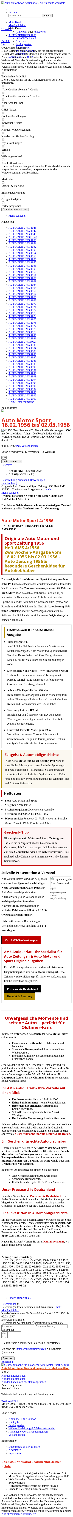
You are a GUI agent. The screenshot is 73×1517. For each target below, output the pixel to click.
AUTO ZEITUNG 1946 (22, 227)
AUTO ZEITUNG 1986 (22, 354)
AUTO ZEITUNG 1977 (22, 325)
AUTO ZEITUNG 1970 (22, 303)
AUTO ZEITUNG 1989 (22, 363)
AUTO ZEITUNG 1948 (22, 233)
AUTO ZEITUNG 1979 (22, 332)
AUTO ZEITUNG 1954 (22, 252)
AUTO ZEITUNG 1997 (22, 389)
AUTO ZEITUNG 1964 (22, 284)
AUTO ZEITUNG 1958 (22, 265)
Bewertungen (38, 479)
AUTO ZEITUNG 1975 (22, 319)
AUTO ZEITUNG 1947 (22, 230)
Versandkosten (17, 1434)
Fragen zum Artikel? (20, 1297)
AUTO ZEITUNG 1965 (22, 287)
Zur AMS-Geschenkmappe (21, 940)
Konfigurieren (28, 1513)
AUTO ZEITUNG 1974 (22, 316)
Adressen (21, 41)
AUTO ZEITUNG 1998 (22, 392)
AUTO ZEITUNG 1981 (22, 338)
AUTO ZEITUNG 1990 (22, 366)
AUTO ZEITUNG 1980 (22, 335)
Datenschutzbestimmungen (31, 1348)
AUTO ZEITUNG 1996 (22, 385)
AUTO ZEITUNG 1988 (22, 360)
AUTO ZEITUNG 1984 (22, 347)
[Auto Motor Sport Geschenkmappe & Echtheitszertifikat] (35, 1364)
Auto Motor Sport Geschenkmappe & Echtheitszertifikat (35, 1368)
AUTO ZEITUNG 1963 (22, 281)
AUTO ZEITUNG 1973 (22, 313)
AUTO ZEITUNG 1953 (22, 249)
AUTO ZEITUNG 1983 (22, 344)
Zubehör (23, 479)
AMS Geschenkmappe (21, 401)
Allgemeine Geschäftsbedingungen (28, 1431)
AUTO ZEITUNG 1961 (22, 275)
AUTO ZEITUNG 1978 (22, 328)
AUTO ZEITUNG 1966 (22, 290)
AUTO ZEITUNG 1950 (22, 240)
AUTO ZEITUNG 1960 (22, 271)
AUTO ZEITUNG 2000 (22, 398)
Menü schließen (17, 25)
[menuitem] (40, 9)
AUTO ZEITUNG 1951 (22, 243)
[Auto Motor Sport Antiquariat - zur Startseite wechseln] (33, 2)
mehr (48, 489)
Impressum (15, 1453)
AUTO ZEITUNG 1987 (22, 357)
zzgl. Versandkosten (26, 445)
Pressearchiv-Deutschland (22, 989)
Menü (12, 8)
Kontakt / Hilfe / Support (22, 1418)
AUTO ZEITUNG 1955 (22, 256)
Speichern (8, 1358)
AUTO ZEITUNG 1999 (22, 395)
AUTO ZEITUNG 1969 (22, 300)
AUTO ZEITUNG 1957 (22, 262)
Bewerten (6, 464)
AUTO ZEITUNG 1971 (22, 306)
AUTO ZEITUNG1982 (22, 341)
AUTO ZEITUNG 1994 (22, 379)
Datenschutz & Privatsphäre (24, 1446)
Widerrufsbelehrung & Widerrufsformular (32, 1428)
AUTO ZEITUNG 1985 (22, 351)
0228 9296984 (9, 1400)
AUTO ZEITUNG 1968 (22, 297)
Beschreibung (9, 479)
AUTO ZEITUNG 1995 (22, 382)
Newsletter (15, 1449)
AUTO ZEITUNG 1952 (22, 246)
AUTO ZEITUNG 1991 (22, 370)
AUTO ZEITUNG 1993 (22, 376)
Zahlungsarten (24, 44)
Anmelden (22, 31)
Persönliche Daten (26, 37)
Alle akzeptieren (10, 1513)
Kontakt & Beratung (19, 996)
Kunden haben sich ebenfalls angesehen (23, 1381)
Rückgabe (14, 1422)
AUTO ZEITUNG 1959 (22, 268)
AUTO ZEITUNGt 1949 (23, 237)
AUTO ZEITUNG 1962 (22, 278)
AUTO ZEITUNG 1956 (22, 259)
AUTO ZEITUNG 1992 (22, 373)
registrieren (40, 31)
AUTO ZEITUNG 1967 (22, 294)
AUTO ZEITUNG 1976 (22, 322)
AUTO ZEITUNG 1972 (22, 309)
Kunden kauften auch (13, 1375)
